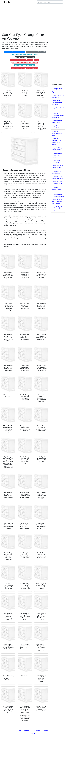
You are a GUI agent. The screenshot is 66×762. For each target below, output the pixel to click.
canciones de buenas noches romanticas (25, 54)
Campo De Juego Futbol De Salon (56, 172)
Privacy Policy (36, 730)
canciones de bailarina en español (25, 65)
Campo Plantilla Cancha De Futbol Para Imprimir (57, 102)
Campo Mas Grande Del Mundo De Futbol (57, 183)
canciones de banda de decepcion (14, 52)
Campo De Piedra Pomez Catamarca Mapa (57, 90)
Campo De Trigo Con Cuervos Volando (57, 166)
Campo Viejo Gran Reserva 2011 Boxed (57, 177)
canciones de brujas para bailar (24, 57)
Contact (26, 730)
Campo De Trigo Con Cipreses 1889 (57, 161)
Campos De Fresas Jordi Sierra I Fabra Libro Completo (57, 201)
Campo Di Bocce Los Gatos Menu (58, 96)
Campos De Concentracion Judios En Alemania (58, 115)
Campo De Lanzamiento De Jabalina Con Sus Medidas (56, 141)
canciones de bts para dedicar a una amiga (25, 62)
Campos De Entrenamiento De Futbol (57, 133)
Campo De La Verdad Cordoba (58, 109)
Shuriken (7, 2)
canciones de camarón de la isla (35, 52)
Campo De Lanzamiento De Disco (56, 189)
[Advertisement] (33, 12)
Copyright (45, 730)
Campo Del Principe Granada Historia (57, 149)
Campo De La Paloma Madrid (56, 127)
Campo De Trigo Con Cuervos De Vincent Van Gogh (57, 209)
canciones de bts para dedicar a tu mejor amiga (25, 60)
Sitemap (33, 733)
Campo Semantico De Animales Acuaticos (57, 155)
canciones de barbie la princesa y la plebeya (25, 68)
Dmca (19, 730)
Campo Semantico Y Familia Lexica (57, 121)
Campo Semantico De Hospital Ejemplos (58, 195)
